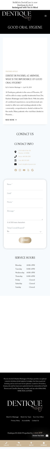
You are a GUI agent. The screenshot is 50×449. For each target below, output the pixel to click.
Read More (11, 120)
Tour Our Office (38, 417)
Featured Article (12, 71)
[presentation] (25, 52)
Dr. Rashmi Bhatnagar (14, 87)
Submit (25, 240)
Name (9, 184)
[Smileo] (40, 436)
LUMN (36, 433)
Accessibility (26, 420)
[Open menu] (45, 16)
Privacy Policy (15, 420)
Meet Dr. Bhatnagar (12, 417)
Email (9, 193)
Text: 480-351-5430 (23, 160)
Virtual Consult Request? (15, 228)
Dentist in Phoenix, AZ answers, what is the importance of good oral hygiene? (24, 79)
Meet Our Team (26, 417)
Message (11, 211)
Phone (10, 202)
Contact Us (35, 420)
